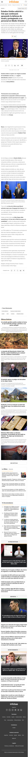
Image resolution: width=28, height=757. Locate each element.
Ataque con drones (14, 5)
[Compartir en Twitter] (12, 65)
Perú (5, 720)
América (4, 716)
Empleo (14, 727)
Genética (8, 5)
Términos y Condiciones (9, 745)
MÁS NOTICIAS (14, 463)
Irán (20, 5)
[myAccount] (26, 2)
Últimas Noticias (17, 720)
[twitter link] (10, 710)
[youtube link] (15, 710)
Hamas (12, 313)
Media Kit (14, 738)
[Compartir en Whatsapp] (6, 65)
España (13, 716)
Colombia (8, 716)
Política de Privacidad (19, 745)
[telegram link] (18, 710)
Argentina (6, 735)
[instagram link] (13, 710)
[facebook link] (7, 710)
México (24, 716)
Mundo (2, 8)
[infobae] (14, 2)
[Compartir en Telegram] (18, 65)
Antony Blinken (5, 311)
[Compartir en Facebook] (9, 65)
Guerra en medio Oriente (15, 311)
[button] (2, 1)
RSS (23, 720)
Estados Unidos (20, 313)
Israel (3, 313)
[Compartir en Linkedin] (15, 65)
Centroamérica (10, 720)
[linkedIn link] (21, 710)
